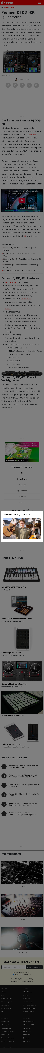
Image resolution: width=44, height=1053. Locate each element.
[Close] (40, 514)
